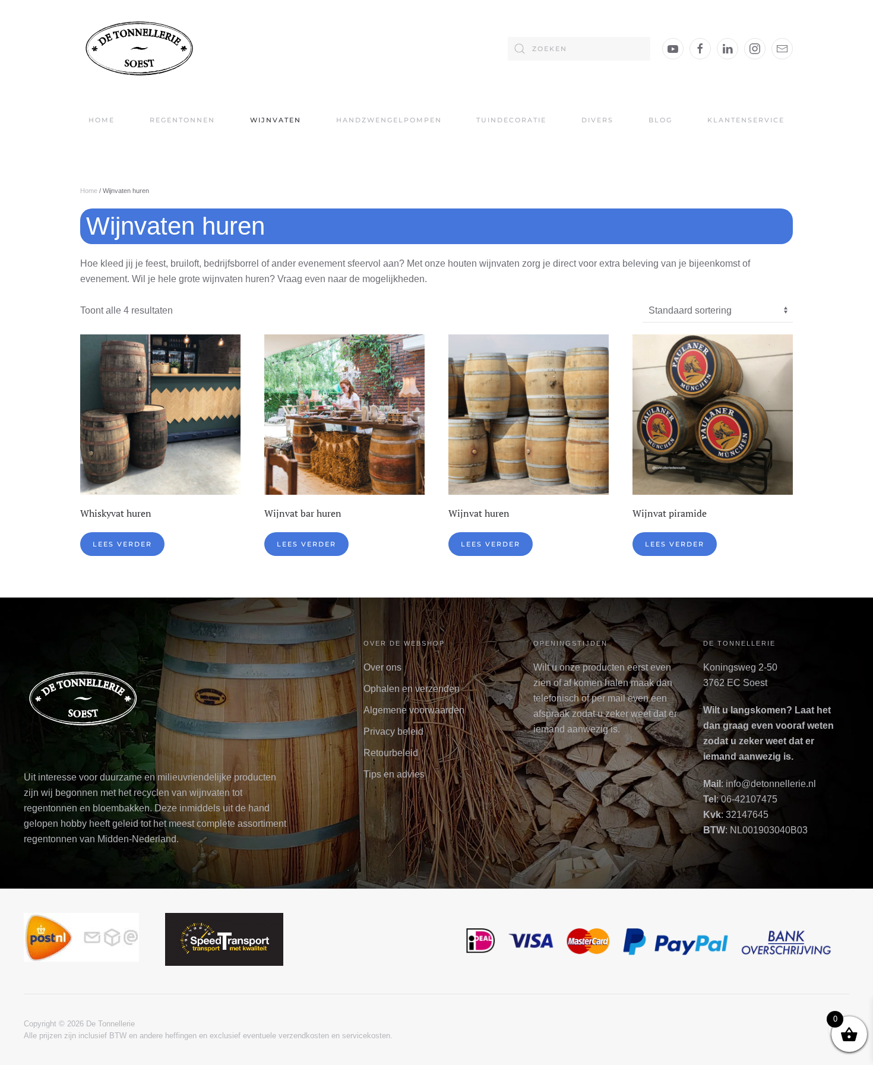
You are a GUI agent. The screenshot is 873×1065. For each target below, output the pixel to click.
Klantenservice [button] (746, 120)
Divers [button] (597, 120)
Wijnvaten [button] (275, 120)
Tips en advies (394, 774)
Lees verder (122, 544)
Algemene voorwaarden (413, 710)
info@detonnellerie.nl (771, 784)
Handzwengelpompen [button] (389, 120)
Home (101, 120)
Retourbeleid (390, 753)
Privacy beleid (393, 731)
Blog (660, 120)
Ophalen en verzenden (411, 689)
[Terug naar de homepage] (139, 48)
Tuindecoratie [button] (511, 120)
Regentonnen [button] (182, 120)
